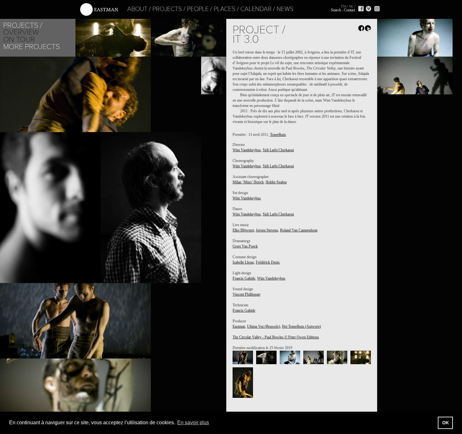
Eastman (239, 326)
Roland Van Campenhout (298, 230)
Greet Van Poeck (245, 246)
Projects (167, 9)
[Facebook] (361, 8)
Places (224, 9)
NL (351, 6)
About (137, 9)
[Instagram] (377, 8)
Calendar (256, 9)
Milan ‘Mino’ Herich (248, 182)
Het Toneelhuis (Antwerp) (301, 326)
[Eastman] (99, 9)
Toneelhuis (278, 134)
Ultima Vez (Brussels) (263, 326)
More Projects (31, 46)
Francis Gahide (244, 278)
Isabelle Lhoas (243, 262)
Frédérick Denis (268, 262)
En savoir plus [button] (193, 422)
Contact (349, 10)
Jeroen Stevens (267, 230)
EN (343, 6)
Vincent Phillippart (246, 294)
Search (336, 10)
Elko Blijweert (243, 230)
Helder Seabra (276, 182)
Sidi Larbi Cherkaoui (278, 150)
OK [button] (445, 422)
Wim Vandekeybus (247, 150)
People (198, 9)
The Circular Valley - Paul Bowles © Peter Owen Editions (276, 337)
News (285, 9)
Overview (21, 32)
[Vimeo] (368, 8)
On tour (19, 39)
